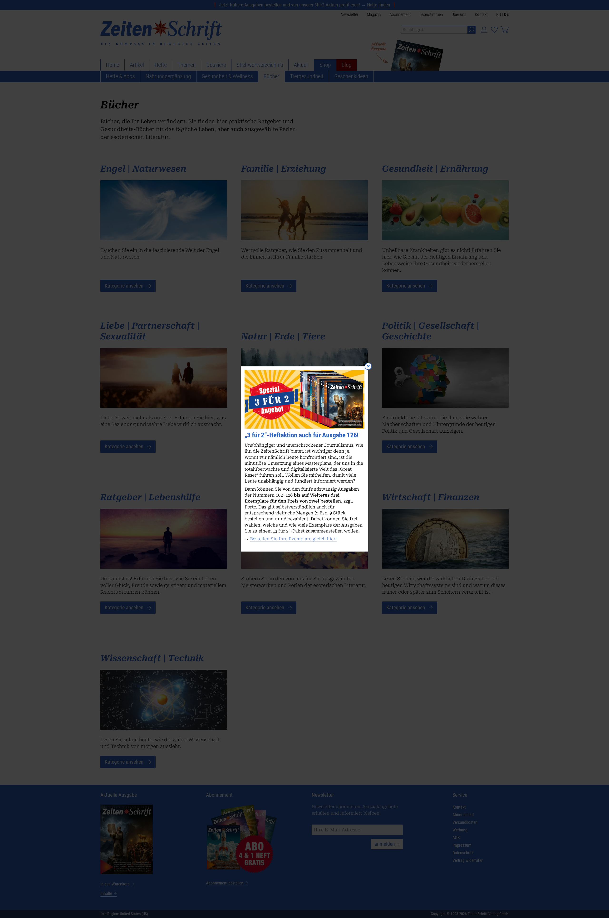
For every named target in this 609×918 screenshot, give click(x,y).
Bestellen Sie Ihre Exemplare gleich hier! (293, 538)
